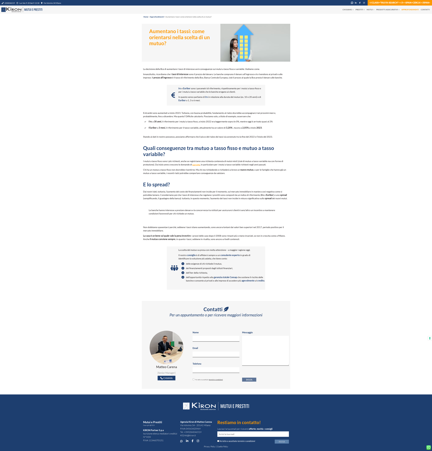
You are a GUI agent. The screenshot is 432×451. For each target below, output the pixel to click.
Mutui (370, 9)
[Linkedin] (356, 3)
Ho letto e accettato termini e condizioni (237, 441)
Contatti (425, 9)
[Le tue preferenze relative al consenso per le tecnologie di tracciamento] (430, 338)
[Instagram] (364, 3)
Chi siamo (347, 9)
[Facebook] (360, 3)
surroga (196, 164)
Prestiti (359, 9)
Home (145, 17)
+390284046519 (192, 432)
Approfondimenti (410, 9)
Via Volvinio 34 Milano (52, 3)
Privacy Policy (209, 446)
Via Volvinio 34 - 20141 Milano (195, 425)
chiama (168, 378)
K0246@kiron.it (188, 435)
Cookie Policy (222, 446)
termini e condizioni (216, 380)
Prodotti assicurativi (387, 9)
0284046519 (10, 3)
